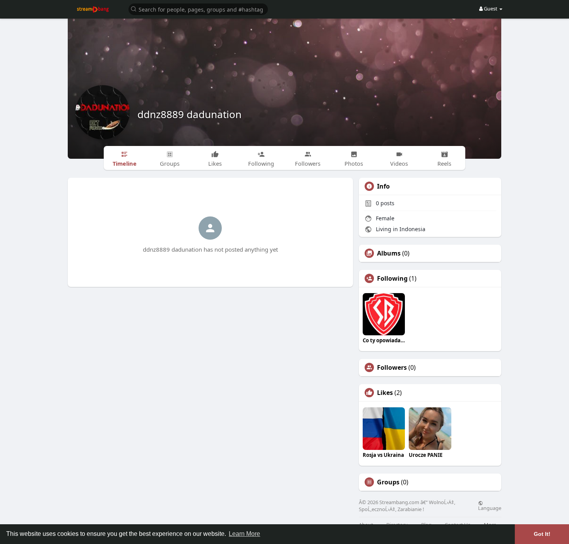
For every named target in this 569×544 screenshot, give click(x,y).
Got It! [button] (542, 534)
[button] (198, 8)
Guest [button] (491, 8)
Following (392, 278)
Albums (389, 253)
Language (489, 508)
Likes (385, 393)
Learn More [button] (244, 533)
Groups (388, 482)
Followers (392, 367)
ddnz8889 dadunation (189, 114)
